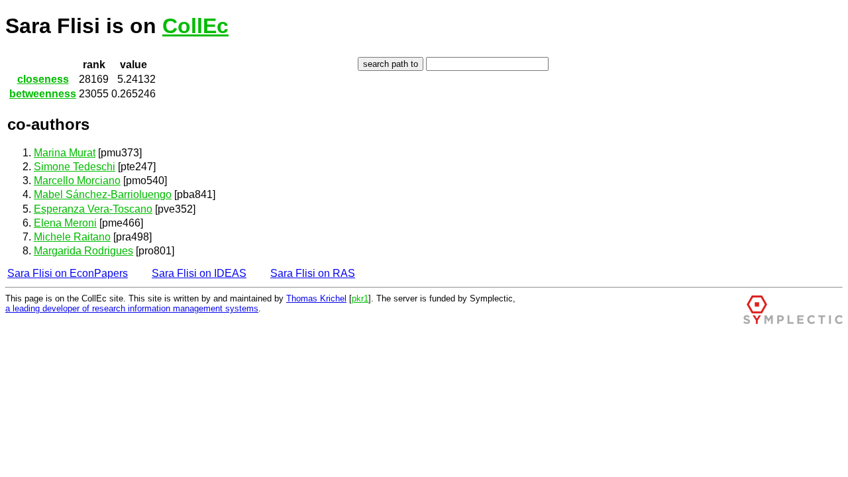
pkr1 (360, 298)
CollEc (195, 26)
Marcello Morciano (77, 180)
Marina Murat (64, 152)
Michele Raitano (72, 236)
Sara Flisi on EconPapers (67, 273)
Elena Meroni (65, 223)
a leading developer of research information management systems (131, 308)
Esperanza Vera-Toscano (93, 209)
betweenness (42, 93)
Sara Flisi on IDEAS (199, 273)
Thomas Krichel (316, 298)
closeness (43, 79)
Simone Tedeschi (74, 166)
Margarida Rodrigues (83, 250)
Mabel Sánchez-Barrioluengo (103, 194)
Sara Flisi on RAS (312, 273)
